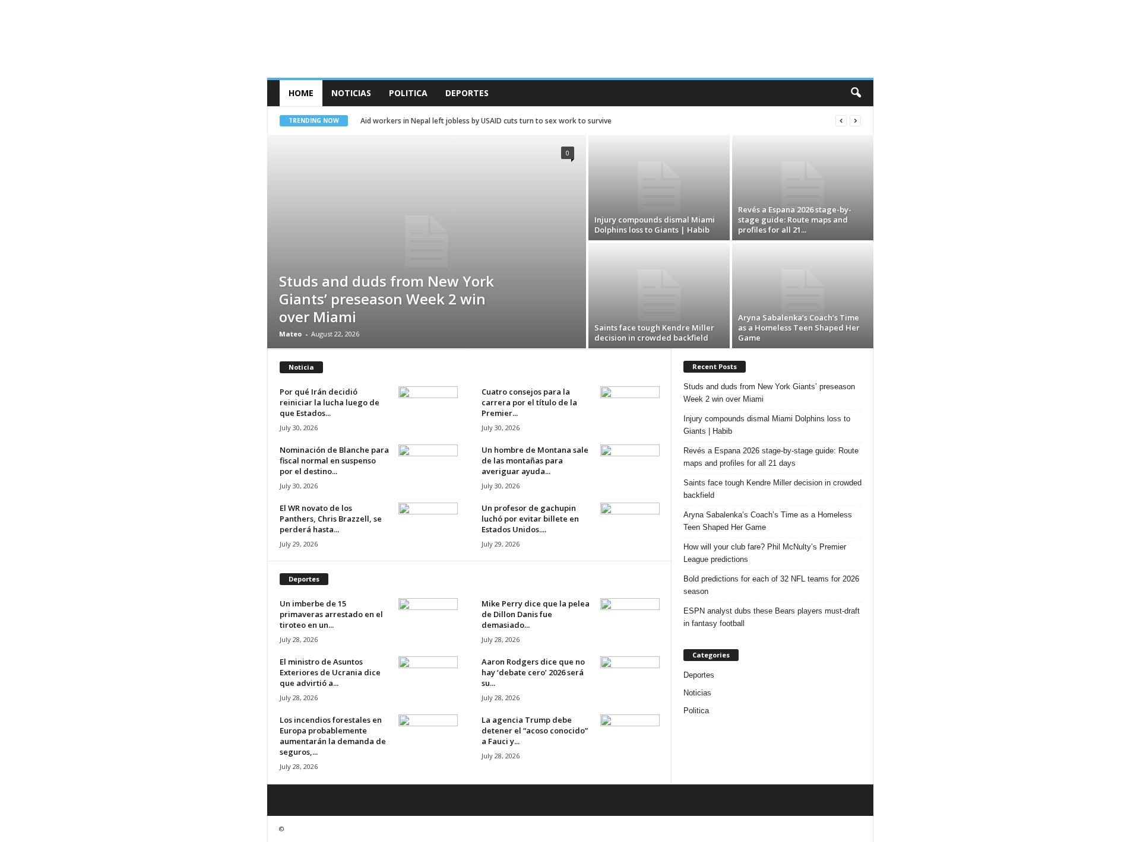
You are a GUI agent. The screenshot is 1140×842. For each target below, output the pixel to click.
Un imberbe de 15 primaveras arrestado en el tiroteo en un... (331, 614)
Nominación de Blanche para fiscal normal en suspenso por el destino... (334, 460)
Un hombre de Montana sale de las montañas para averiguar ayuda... (535, 460)
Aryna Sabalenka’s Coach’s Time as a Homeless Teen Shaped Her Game (799, 327)
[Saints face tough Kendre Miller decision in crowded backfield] (659, 295)
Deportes (467, 93)
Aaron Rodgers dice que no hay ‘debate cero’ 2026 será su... (533, 672)
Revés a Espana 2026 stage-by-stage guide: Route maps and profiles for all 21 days (771, 457)
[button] (856, 93)
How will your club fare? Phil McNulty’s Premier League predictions (764, 553)
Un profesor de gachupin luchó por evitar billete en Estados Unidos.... (530, 519)
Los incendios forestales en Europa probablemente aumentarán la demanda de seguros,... (333, 735)
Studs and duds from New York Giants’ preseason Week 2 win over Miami (386, 298)
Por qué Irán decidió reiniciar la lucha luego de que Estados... (329, 402)
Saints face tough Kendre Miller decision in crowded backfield (654, 332)
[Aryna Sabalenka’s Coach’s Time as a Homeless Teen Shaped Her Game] (802, 295)
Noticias (351, 93)
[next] (855, 120)
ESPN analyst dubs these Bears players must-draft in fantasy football (771, 617)
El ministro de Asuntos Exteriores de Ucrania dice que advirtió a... (330, 672)
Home (301, 93)
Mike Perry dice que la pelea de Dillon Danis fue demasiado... (536, 614)
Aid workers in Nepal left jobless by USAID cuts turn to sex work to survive (486, 121)
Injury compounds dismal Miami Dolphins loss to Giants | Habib (654, 224)
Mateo (290, 333)
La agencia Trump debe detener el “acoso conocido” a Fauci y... (535, 730)
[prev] (841, 120)
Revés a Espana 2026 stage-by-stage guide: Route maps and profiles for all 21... (794, 219)
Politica (408, 93)
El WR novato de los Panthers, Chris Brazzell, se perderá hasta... (331, 519)
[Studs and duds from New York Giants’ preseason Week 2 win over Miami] (426, 241)
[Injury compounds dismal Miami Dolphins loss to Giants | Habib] (659, 187)
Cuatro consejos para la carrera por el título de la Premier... (529, 402)
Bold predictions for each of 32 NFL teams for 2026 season (771, 585)
